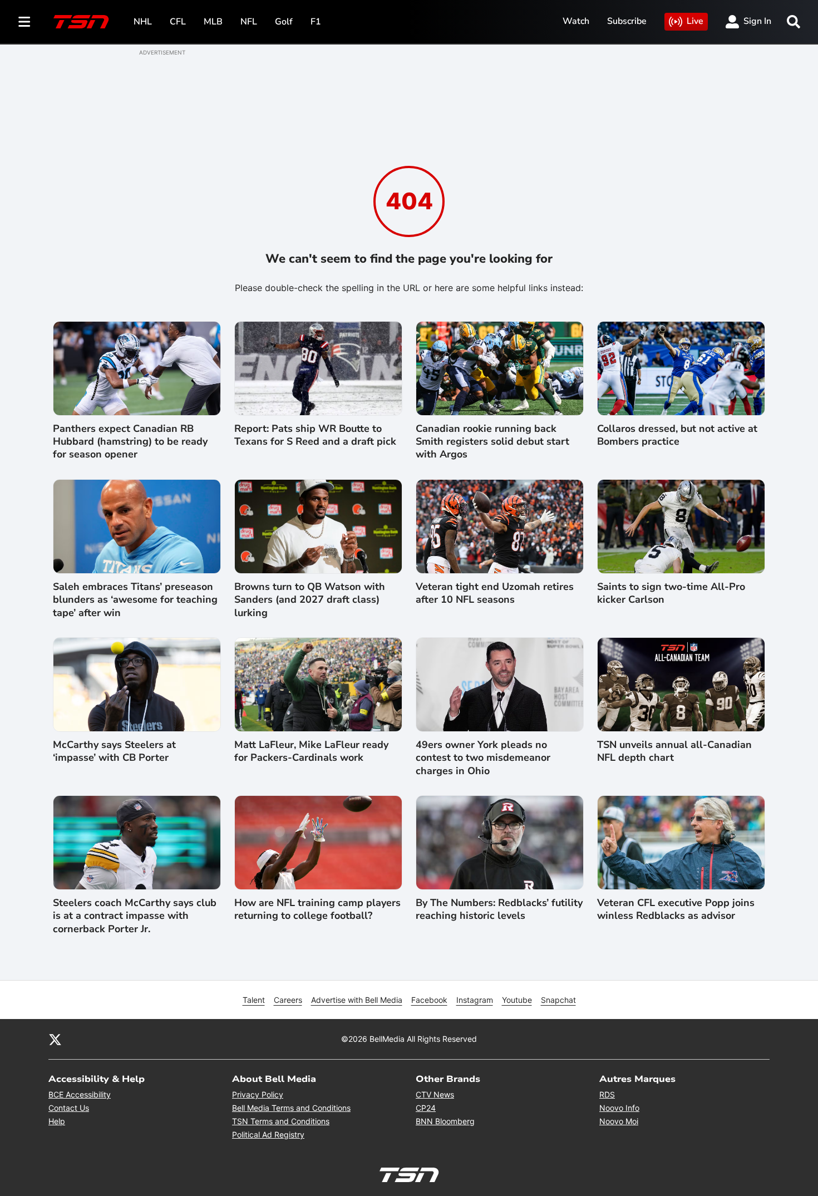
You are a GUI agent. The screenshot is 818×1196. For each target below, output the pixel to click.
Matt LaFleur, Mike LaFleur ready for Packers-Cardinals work (311, 751)
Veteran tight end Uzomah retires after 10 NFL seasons (495, 593)
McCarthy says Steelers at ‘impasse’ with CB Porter (114, 751)
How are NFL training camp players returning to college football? (317, 909)
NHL (143, 22)
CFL (178, 22)
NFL (248, 22)
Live (695, 21)
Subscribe (627, 21)
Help (56, 1121)
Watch (576, 21)
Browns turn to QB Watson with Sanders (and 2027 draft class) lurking (309, 599)
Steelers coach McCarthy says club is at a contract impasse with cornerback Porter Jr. (134, 916)
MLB (213, 22)
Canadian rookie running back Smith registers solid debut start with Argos (492, 441)
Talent (254, 1000)
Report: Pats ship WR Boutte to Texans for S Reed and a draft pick (315, 435)
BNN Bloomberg (445, 1121)
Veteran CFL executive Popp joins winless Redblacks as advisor (676, 909)
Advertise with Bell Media (356, 1000)
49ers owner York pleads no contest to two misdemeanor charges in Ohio (483, 758)
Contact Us (68, 1108)
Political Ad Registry (268, 1134)
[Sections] (24, 22)
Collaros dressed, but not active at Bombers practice (677, 435)
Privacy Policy (257, 1094)
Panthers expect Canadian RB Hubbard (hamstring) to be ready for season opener (130, 441)
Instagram (474, 1000)
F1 (316, 22)
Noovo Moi (618, 1121)
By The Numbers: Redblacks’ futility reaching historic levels (499, 909)
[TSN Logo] (81, 21)
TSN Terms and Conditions (280, 1121)
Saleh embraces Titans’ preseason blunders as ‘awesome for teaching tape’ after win (135, 599)
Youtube (517, 1000)
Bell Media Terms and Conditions (291, 1108)
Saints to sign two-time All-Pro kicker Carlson (671, 593)
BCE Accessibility (79, 1094)
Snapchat (558, 1000)
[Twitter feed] (55, 1039)
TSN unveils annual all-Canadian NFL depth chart (674, 751)
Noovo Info (619, 1108)
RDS (607, 1094)
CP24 (426, 1108)
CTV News (435, 1094)
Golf (284, 22)
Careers (288, 1000)
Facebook (429, 1000)
